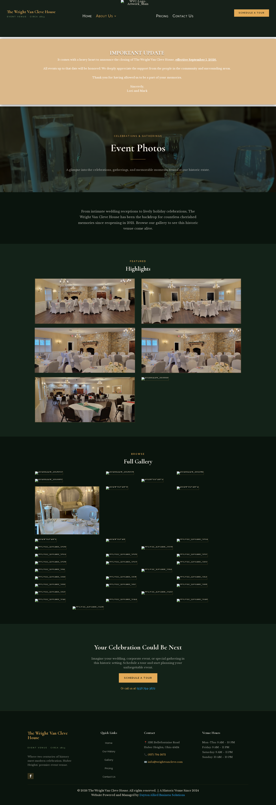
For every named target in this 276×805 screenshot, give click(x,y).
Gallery (108, 759)
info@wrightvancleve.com (165, 762)
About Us (104, 16)
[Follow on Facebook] (31, 776)
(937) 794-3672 (146, 688)
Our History (108, 751)
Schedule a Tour (252, 13)
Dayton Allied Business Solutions (162, 795)
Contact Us (183, 16)
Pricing (162, 16)
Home (87, 16)
